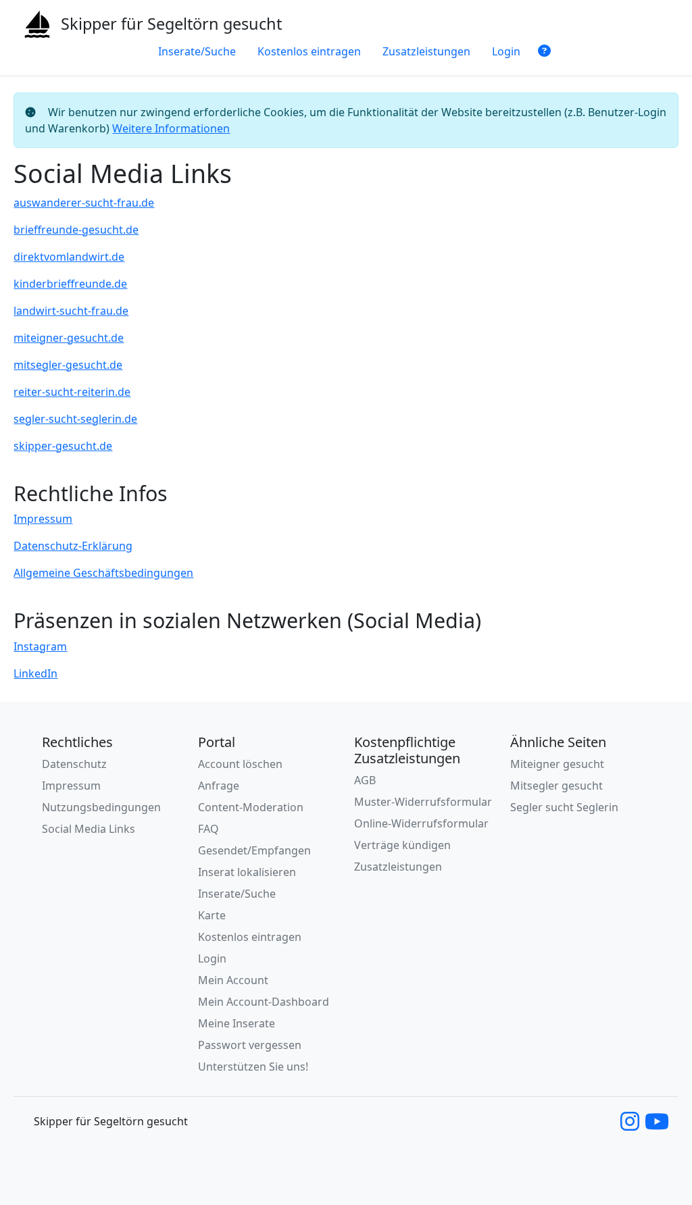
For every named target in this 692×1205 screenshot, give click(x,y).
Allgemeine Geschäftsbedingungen (103, 572)
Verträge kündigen (402, 845)
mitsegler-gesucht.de (68, 364)
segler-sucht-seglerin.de (75, 418)
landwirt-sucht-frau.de (71, 310)
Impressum (43, 518)
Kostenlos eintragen (309, 51)
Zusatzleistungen (426, 51)
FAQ (208, 828)
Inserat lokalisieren (247, 872)
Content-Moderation (250, 807)
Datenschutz (74, 764)
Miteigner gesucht (557, 764)
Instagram (40, 646)
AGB (365, 780)
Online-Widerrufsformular (421, 823)
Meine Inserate (236, 1023)
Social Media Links (88, 828)
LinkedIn (35, 673)
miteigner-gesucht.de (69, 337)
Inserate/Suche (197, 51)
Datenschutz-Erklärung (73, 545)
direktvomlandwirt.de (69, 256)
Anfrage (218, 785)
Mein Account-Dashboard (263, 1001)
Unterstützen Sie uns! (253, 1066)
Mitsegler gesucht (556, 785)
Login (506, 51)
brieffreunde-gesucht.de (76, 229)
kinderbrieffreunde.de (70, 283)
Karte (212, 915)
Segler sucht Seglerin (564, 807)
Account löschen (240, 764)
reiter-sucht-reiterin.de (72, 391)
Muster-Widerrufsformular (423, 801)
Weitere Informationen (171, 128)
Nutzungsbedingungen (101, 807)
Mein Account (233, 980)
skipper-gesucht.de (63, 445)
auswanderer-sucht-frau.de (84, 202)
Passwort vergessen (249, 1044)
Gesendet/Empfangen (254, 850)
